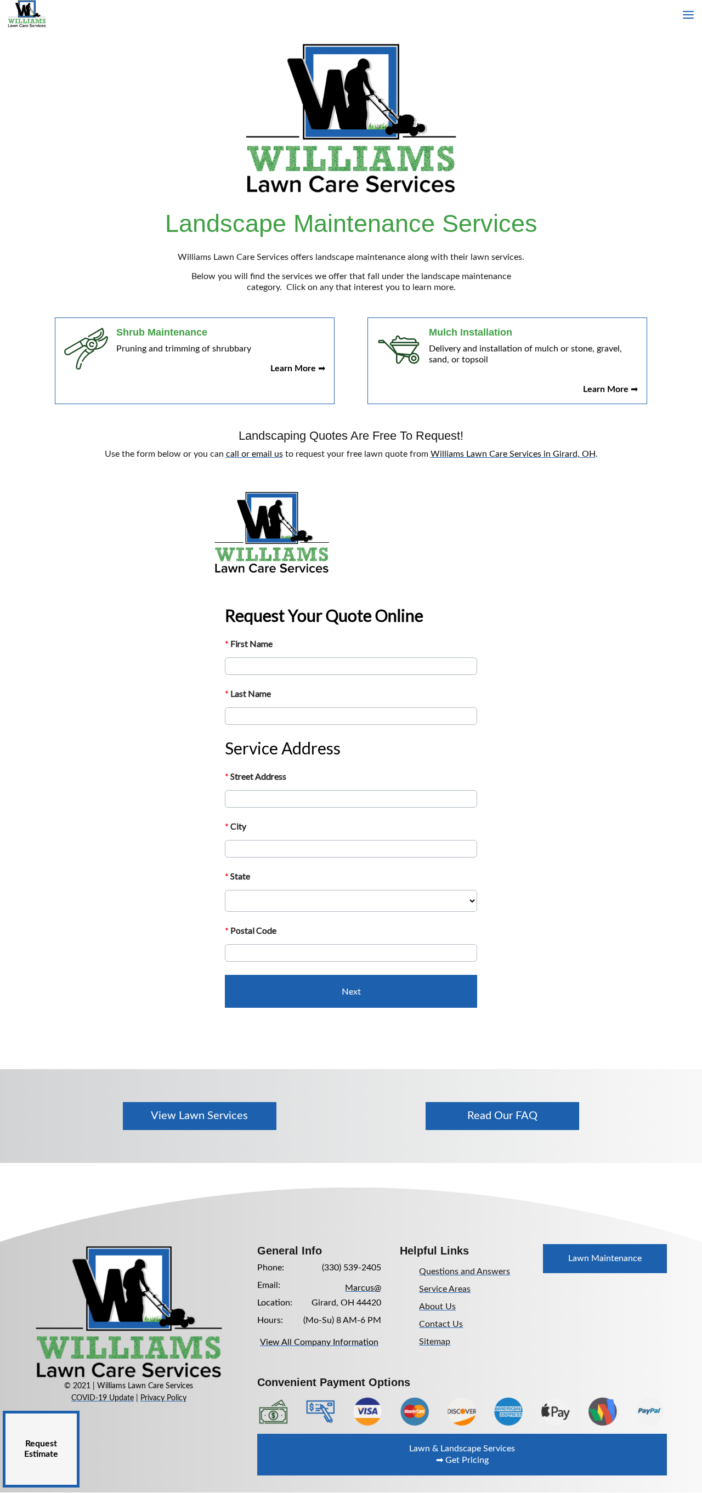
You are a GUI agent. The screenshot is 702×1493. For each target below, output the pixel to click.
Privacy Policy (163, 1398)
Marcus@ (363, 1288)
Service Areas (445, 1289)
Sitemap (434, 1341)
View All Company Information (319, 1342)
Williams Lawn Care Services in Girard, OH (513, 454)
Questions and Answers (464, 1271)
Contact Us (441, 1324)
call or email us (254, 454)
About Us (437, 1306)
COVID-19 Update (102, 1398)
